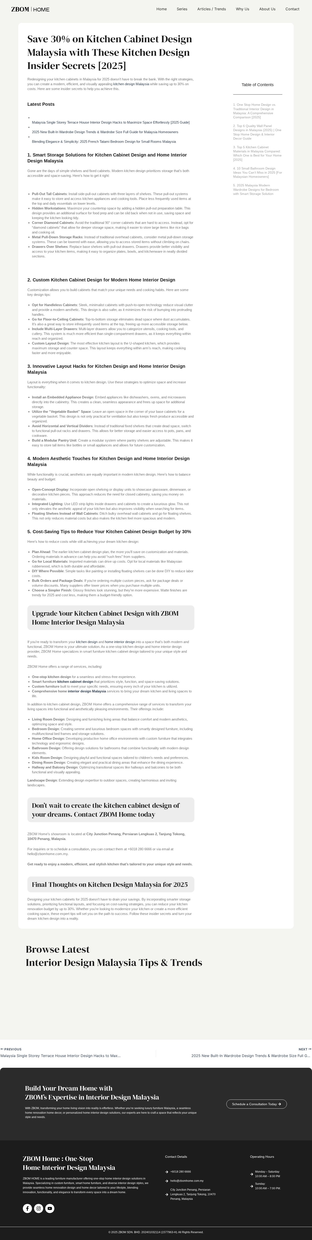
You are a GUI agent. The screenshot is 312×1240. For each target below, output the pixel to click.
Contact (292, 9)
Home (161, 9)
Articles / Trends (211, 9)
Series (182, 9)
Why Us (242, 9)
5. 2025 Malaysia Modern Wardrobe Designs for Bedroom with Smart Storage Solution (256, 189)
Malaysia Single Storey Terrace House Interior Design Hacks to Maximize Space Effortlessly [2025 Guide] (111, 122)
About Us (267, 9)
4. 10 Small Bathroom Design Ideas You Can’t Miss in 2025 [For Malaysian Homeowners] (257, 172)
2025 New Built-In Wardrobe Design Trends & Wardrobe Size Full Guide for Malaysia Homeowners (105, 132)
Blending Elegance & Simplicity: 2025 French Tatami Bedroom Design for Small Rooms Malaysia (104, 141)
